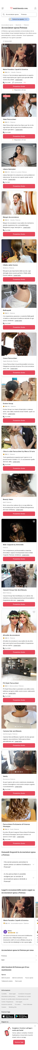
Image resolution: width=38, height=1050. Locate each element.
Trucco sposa (29, 978)
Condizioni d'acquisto (24, 994)
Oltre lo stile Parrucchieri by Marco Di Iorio (19, 451)
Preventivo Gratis (19, 86)
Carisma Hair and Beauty (12, 731)
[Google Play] (21, 1018)
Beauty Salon (8, 499)
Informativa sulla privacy (8, 996)
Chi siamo (18, 1004)
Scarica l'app (19, 1042)
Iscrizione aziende (6, 1004)
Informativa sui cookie (24, 996)
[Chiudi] (35, 1026)
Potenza (4, 956)
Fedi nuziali (18, 981)
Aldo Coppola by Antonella (13, 545)
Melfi (2, 960)
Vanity (5, 776)
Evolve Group (8, 403)
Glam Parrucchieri (9, 119)
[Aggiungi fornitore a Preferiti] (34, 46)
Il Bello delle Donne (10, 265)
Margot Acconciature (11, 217)
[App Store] (7, 1018)
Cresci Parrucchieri (10, 358)
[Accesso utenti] (35, 8)
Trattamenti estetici (7, 981)
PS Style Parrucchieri (11, 683)
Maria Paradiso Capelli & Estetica (15, 69)
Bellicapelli (7, 310)
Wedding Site (13, 1007)
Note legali (12, 994)
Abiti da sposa (5, 978)
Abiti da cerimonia (17, 978)
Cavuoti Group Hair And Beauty (15, 590)
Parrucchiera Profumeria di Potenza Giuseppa (16, 825)
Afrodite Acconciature (11, 635)
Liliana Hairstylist (9, 169)
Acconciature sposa (7, 25)
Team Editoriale (27, 1004)
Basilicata (19, 25)
